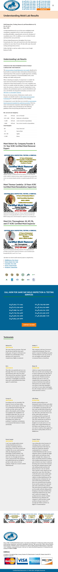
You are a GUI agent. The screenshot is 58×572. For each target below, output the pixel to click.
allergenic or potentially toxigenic (12, 92)
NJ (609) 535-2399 (29, 7)
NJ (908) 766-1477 (16, 310)
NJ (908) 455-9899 (29, 4)
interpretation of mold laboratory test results (17, 70)
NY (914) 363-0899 (43, 3)
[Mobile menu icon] (53, 5)
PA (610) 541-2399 (43, 4)
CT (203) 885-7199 (43, 7)
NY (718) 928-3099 (43, 1)
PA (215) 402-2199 (43, 6)
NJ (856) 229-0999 (29, 9)
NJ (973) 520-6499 (29, 3)
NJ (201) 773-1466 (29, 1)
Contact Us (43, 9)
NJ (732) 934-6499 (29, 6)
